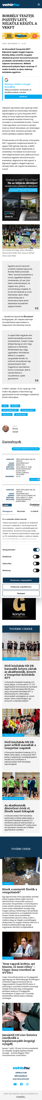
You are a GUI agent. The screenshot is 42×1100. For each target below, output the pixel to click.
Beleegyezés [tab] (8, 511)
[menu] (39, 4)
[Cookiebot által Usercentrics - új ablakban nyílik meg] (29, 505)
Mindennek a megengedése (21, 580)
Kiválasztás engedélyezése (21, 587)
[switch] (36, 556)
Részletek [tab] (21, 511)
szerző (14, 426)
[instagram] (27, 1084)
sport (5, 406)
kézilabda (15, 406)
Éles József (7, 414)
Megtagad (21, 593)
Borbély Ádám (21, 414)
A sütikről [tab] (34, 511)
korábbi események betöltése (25, 449)
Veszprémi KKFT (28, 410)
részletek (34, 479)
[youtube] (15, 1084)
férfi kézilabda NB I (10, 410)
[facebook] (21, 1084)
